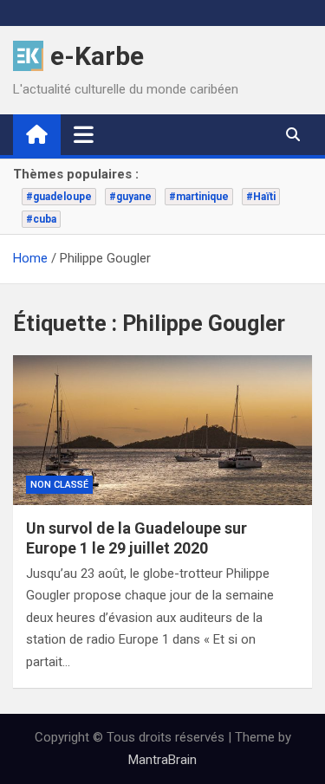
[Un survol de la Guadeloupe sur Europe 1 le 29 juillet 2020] (162, 430)
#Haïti (261, 197)
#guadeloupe (59, 197)
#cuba (41, 219)
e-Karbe (97, 56)
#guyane (130, 197)
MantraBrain (162, 760)
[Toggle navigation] (84, 134)
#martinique (199, 197)
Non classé (59, 484)
